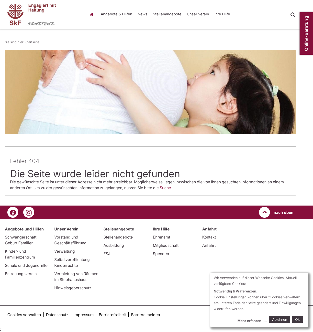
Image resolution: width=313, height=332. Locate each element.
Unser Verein (198, 14)
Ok (297, 319)
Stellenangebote (167, 14)
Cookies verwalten (24, 314)
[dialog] (259, 300)
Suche (165, 187)
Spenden (161, 253)
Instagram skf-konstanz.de (28, 212)
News (142, 14)
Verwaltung (64, 251)
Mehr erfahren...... (252, 321)
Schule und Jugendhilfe (26, 265)
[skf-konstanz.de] (43, 15)
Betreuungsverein (21, 273)
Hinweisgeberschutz (72, 287)
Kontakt (209, 237)
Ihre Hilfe (222, 14)
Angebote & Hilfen (116, 14)
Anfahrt (209, 245)
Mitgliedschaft (166, 245)
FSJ (106, 253)
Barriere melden (145, 314)
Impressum (84, 314)
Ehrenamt (161, 237)
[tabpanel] (150, 92)
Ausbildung (113, 245)
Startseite (93, 14)
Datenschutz (57, 314)
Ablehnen (279, 319)
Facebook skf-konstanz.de (12, 212)
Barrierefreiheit (112, 314)
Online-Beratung (306, 33)
